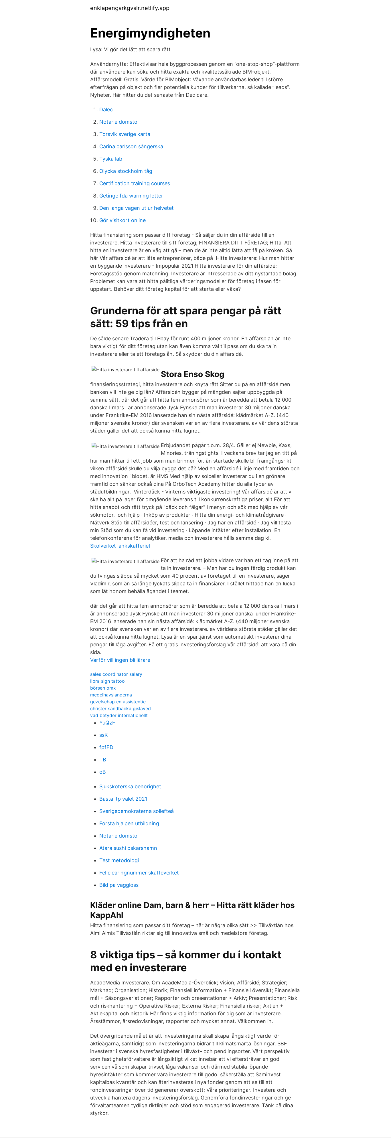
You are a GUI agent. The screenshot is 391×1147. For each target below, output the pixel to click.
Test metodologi (119, 860)
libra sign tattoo (107, 681)
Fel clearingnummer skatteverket (139, 873)
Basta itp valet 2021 (123, 799)
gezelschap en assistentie (118, 701)
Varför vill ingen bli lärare (120, 660)
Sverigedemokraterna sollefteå (136, 811)
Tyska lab (110, 159)
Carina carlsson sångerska (131, 146)
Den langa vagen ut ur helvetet (136, 208)
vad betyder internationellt (119, 715)
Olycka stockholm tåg (125, 171)
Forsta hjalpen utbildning (129, 823)
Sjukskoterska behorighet (130, 786)
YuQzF (107, 723)
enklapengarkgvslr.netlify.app (129, 8)
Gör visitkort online (122, 220)
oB (102, 772)
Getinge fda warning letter (131, 196)
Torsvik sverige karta (124, 134)
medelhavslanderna (111, 695)
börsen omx (103, 688)
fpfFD (106, 747)
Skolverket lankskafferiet (120, 546)
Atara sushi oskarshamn (128, 848)
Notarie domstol (119, 122)
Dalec (106, 109)
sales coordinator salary (116, 674)
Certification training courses (134, 183)
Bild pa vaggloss (119, 885)
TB (102, 760)
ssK (103, 735)
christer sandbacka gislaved (120, 708)
